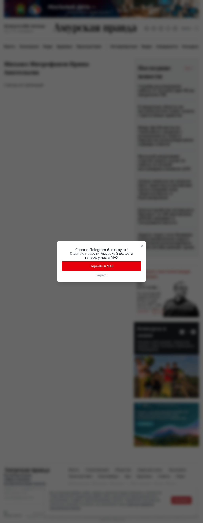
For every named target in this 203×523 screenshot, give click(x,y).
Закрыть (101, 275)
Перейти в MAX (101, 266)
